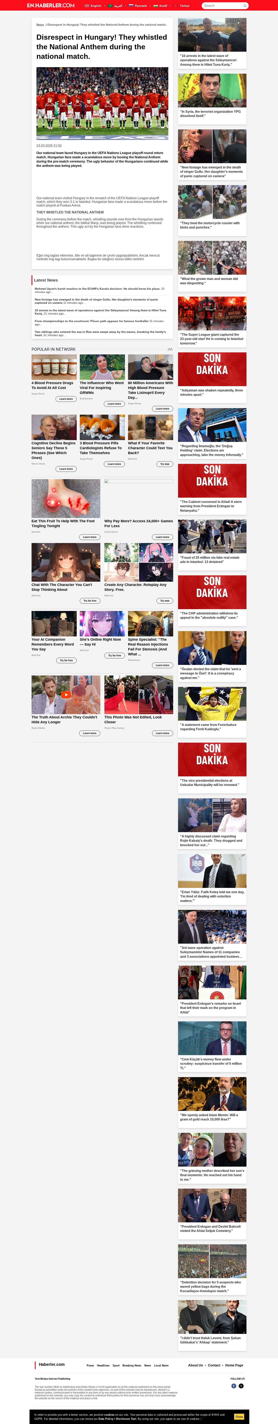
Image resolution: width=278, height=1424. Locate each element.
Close (239, 1416)
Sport (116, 1365)
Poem (90, 1365)
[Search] (245, 5)
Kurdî (163, 5)
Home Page (234, 1365)
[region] (139, 1417)
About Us (195, 1365)
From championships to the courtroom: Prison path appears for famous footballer (99, 322)
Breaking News (132, 1365)
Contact (214, 1365)
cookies (109, 1414)
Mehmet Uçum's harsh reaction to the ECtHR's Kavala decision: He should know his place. (99, 290)
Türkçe (184, 5)
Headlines (103, 1365)
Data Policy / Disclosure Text (117, 1418)
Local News (161, 1365)
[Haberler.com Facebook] (234, 1388)
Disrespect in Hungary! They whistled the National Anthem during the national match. (101, 24)
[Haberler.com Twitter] (241, 1388)
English (95, 5)
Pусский (140, 5)
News (147, 1365)
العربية (117, 5)
